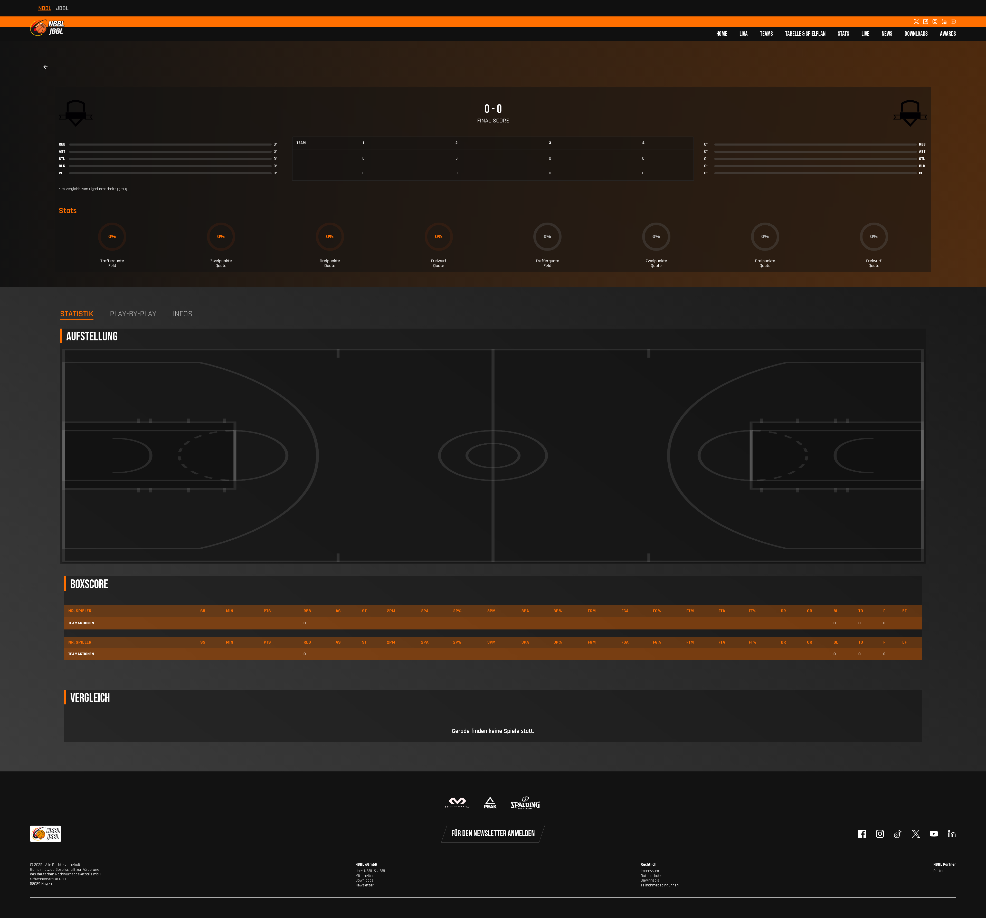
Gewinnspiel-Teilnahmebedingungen (660, 883)
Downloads (916, 33)
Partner (939, 871)
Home (721, 33)
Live (865, 33)
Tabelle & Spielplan (805, 33)
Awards (948, 33)
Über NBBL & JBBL (370, 871)
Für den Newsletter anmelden (493, 834)
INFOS (183, 314)
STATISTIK (76, 314)
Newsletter (364, 885)
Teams (766, 33)
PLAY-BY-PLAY (133, 314)
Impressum (650, 871)
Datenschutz (651, 875)
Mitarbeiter (364, 875)
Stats (843, 33)
